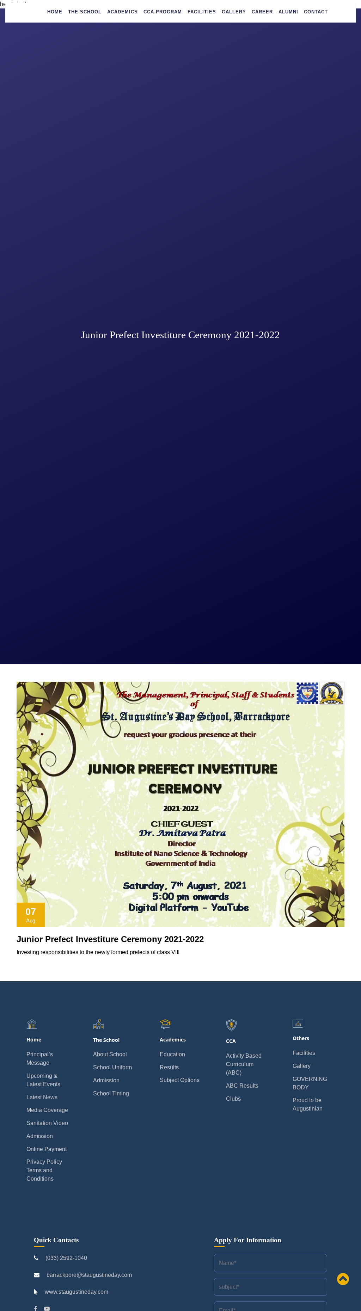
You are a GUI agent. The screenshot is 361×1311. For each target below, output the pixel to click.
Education (172, 1054)
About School (110, 1054)
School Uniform (112, 1067)
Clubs (233, 1099)
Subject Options (180, 1080)
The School (85, 11)
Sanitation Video (47, 1123)
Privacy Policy (44, 1162)
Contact (316, 11)
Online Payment (46, 1149)
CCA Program (162, 11)
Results (169, 1067)
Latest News (41, 1097)
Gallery (234, 11)
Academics (122, 11)
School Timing (111, 1093)
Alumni (288, 11)
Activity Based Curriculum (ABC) (244, 1064)
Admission (39, 1136)
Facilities (202, 11)
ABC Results (242, 1086)
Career (262, 11)
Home (54, 11)
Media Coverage (47, 1110)
